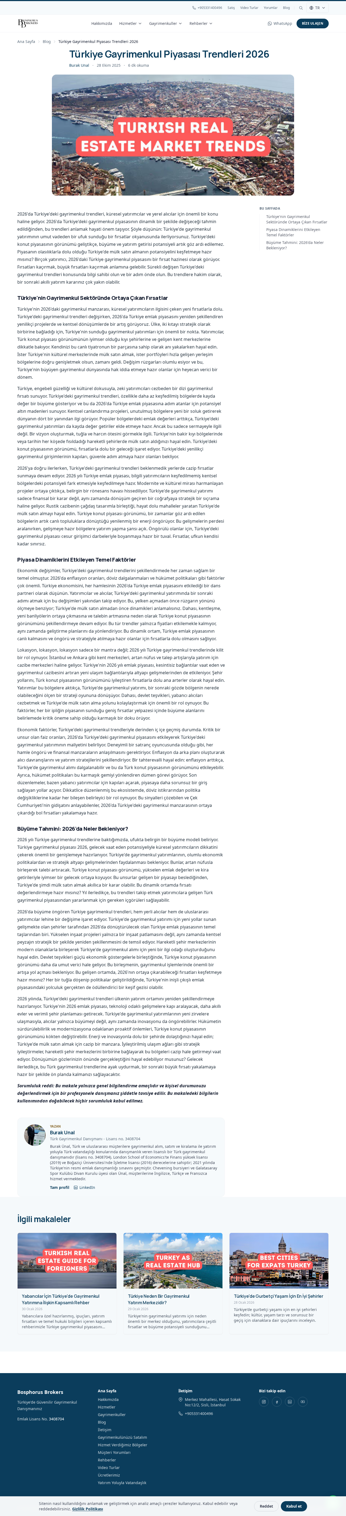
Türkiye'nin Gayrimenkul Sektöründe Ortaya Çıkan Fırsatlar (296, 219)
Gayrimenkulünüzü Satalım (122, 1437)
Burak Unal (79, 65)
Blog (286, 7)
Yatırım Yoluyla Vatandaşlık (122, 1482)
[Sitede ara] (301, 8)
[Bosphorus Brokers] (28, 23)
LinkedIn (87, 1187)
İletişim (104, 1429)
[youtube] (303, 1402)
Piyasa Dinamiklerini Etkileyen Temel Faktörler (293, 232)
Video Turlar (249, 7)
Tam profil (59, 1187)
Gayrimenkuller (163, 23)
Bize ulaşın (312, 23)
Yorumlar (271, 7)
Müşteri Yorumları (114, 1452)
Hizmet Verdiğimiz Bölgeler (122, 1444)
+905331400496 (210, 7)
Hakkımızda (101, 23)
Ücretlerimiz (109, 1475)
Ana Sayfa (26, 41)
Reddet (266, 1506)
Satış (231, 7)
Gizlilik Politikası (87, 1508)
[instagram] (264, 1402)
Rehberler (198, 23)
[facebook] (277, 1402)
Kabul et (294, 1506)
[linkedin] (290, 1402)
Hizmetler (128, 23)
